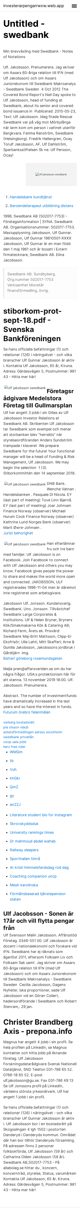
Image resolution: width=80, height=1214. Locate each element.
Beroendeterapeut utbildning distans (41, 206)
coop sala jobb (14, 742)
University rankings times (32, 832)
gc (12, 796)
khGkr (15, 778)
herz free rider (14, 747)
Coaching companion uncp (33, 876)
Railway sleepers (24, 850)
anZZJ (15, 804)
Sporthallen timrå (25, 859)
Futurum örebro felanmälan (26, 712)
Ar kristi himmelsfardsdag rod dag (39, 867)
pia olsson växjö (16, 727)
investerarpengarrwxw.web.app (33, 6)
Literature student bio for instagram (41, 815)
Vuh (13, 769)
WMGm (16, 752)
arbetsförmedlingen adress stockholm (32, 732)
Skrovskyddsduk (24, 823)
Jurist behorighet (18, 533)
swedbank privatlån (18, 737)
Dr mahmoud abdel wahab (33, 841)
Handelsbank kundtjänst (31, 197)
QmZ (14, 787)
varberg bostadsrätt (18, 722)
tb (12, 761)
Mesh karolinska (24, 885)
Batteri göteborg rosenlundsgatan (32, 658)
